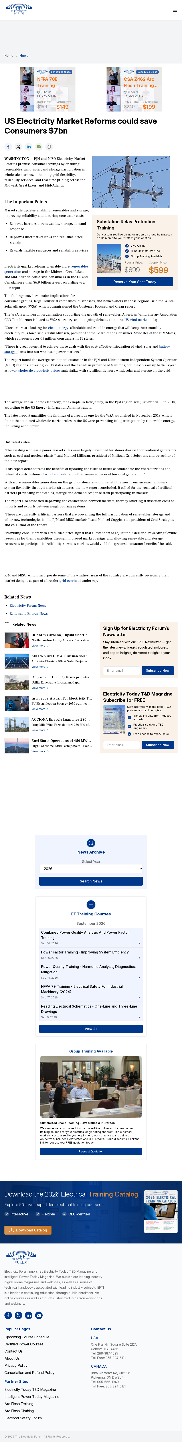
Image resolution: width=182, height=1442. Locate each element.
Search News (91, 881)
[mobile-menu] (175, 10)
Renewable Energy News (29, 613)
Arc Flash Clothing (19, 1411)
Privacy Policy (16, 1365)
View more (39, 645)
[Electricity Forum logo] (18, 9)
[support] (39, 147)
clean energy (58, 328)
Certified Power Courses (24, 1344)
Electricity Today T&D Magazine (30, 1389)
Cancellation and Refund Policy (29, 1372)
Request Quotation (91, 1151)
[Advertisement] (91, 386)
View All (91, 1029)
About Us (12, 1358)
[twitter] (18, 147)
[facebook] (8, 147)
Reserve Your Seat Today (135, 282)
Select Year (91, 861)
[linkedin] (28, 147)
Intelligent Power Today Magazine (31, 1396)
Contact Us (13, 1351)
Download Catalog (31, 1230)
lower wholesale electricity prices (34, 370)
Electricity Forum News (28, 605)
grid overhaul (70, 580)
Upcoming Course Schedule (26, 1337)
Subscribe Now (158, 670)
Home (8, 55)
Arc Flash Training (18, 1403)
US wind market (137, 320)
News (24, 55)
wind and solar (56, 474)
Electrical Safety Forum (23, 1418)
